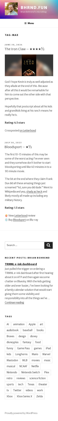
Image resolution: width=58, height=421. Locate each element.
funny (10, 348)
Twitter (17, 390)
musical (11, 366)
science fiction (37, 378)
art (41, 324)
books (40, 330)
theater (43, 384)
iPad (48, 348)
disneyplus (13, 342)
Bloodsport (19, 219)
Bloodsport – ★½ (18, 147)
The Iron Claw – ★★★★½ (24, 49)
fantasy (27, 342)
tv (8, 390)
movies (36, 360)
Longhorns (21, 354)
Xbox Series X (24, 396)
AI (8, 324)
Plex (46, 372)
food (38, 342)
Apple (32, 324)
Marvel (46, 354)
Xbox (10, 396)
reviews (21, 378)
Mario (35, 354)
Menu (31, 23)
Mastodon (12, 360)
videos (29, 390)
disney (33, 336)
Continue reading (14, 302)
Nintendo (12, 372)
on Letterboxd (28, 130)
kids (9, 354)
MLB (24, 360)
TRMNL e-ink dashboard (21, 264)
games (38, 348)
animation (18, 324)
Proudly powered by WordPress (21, 413)
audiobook (13, 330)
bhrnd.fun (34, 7)
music (47, 360)
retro (9, 378)
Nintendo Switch (30, 372)
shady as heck (34, 191)
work (40, 390)
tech (20, 384)
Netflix (35, 366)
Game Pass (23, 348)
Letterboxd (20, 215)
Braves (10, 336)
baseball (27, 330)
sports (10, 384)
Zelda (39, 396)
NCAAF (23, 366)
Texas (31, 384)
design (22, 336)
